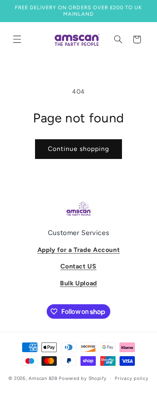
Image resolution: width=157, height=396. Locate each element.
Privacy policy (131, 378)
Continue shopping (78, 149)
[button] (17, 39)
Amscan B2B (43, 378)
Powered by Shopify (82, 378)
